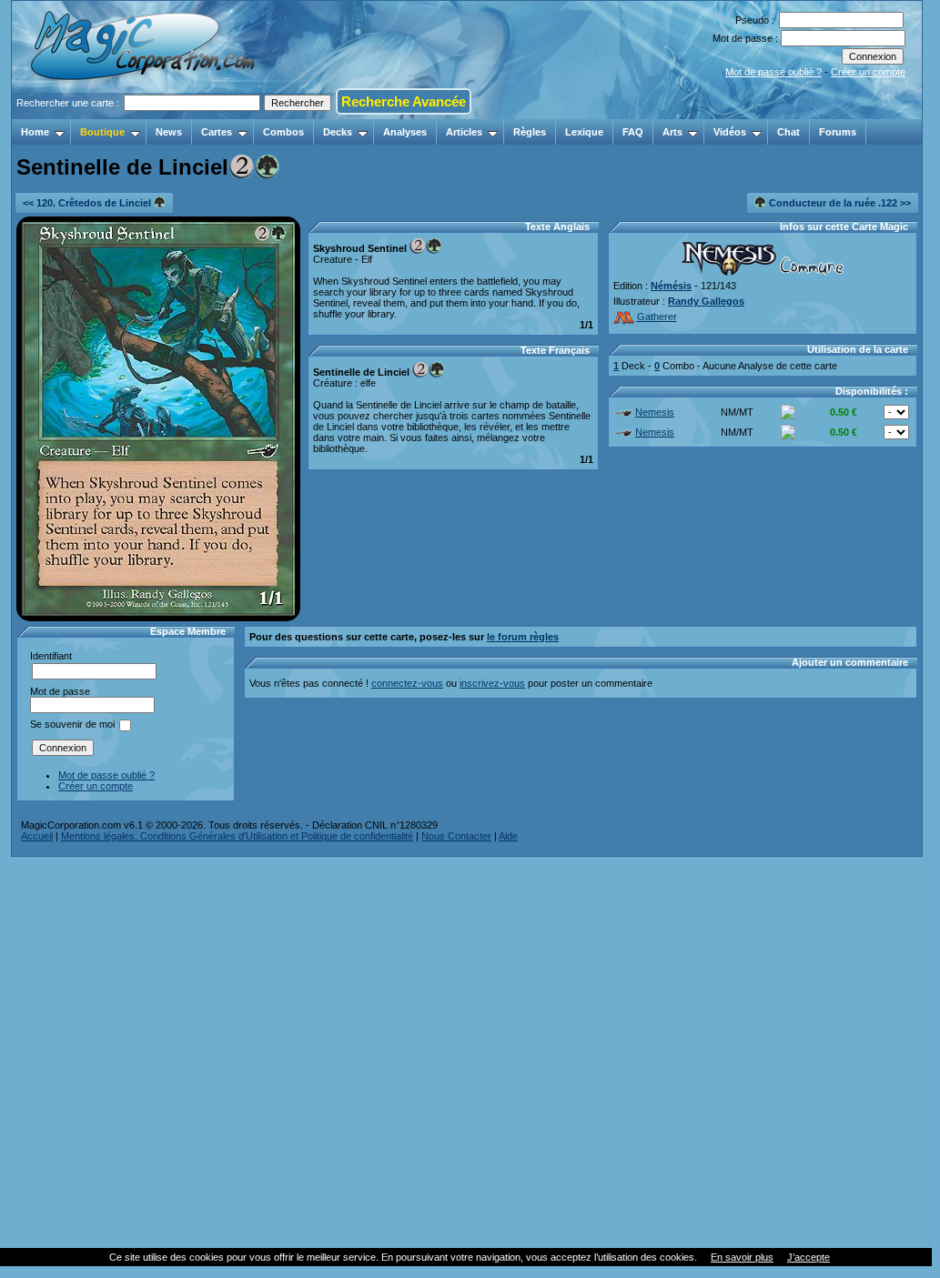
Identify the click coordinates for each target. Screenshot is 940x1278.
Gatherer (657, 316)
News (169, 131)
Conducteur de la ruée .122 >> (838, 202)
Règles (529, 131)
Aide (508, 835)
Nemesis (654, 412)
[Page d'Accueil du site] (144, 113)
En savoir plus (742, 1257)
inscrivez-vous (492, 683)
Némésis (671, 285)
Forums (837, 131)
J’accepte (808, 1257)
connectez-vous (407, 683)
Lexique (584, 131)
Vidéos (729, 131)
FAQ (632, 131)
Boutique (102, 131)
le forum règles (523, 636)
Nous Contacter (456, 835)
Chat (788, 131)
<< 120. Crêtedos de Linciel (88, 202)
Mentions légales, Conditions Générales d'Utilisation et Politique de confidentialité (237, 835)
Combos (283, 131)
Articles (464, 131)
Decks (337, 131)
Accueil (37, 835)
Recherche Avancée (403, 101)
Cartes (216, 131)
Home (35, 131)
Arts (672, 131)
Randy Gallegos (706, 301)
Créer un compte (868, 71)
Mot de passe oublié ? (773, 71)
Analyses (405, 131)
